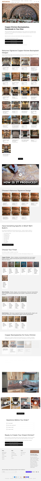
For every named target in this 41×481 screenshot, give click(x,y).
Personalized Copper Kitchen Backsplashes (5, 218)
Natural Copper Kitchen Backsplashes (4, 270)
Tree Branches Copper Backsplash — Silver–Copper (6, 68)
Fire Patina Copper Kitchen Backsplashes (30, 270)
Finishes (3, 457)
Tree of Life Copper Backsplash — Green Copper (24, 126)
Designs (3, 454)
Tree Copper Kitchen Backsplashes (5, 204)
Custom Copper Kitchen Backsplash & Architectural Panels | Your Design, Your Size (34, 68)
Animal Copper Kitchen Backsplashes (15, 204)
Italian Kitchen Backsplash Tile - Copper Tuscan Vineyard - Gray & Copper (15, 126)
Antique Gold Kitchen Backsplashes (11, 325)
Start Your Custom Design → (7, 244)
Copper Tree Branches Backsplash (34, 140)
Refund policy (11, 478)
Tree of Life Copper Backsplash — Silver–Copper (24, 68)
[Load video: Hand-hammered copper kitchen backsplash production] (20, 174)
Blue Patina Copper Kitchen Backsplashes (24, 270)
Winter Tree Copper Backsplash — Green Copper (24, 83)
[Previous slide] (18, 24)
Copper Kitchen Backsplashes (4, 453)
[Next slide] (21, 24)
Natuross (8, 478)
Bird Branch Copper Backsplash (14, 97)
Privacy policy (16, 478)
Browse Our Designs (14, 40)
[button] (35, 2)
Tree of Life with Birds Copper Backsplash (34, 126)
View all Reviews (20, 413)
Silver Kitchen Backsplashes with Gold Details (17, 306)
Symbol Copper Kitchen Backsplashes (15, 218)
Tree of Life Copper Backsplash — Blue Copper (5, 83)
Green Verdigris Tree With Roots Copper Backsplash (25, 140)
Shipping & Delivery (14, 455)
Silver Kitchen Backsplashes (4, 305)
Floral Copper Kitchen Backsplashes (24, 218)
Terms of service (20, 478)
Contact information (30, 478)
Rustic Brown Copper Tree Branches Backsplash (6, 154)
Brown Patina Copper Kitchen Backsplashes (11, 271)
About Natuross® (23, 452)
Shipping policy (25, 478)
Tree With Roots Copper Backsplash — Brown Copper (6, 98)
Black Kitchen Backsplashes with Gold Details (23, 325)
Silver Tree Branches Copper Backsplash (24, 97)
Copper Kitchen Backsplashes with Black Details (4, 284)
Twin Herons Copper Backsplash (15, 111)
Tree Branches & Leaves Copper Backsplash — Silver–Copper (15, 141)
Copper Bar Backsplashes (35, 349)
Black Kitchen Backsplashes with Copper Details (36, 271)
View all (20, 158)
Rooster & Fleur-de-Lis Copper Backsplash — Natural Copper (34, 98)
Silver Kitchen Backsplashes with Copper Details (11, 306)
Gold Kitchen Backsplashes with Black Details (17, 325)
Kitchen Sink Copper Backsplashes (27, 349)
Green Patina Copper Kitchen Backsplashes (17, 271)
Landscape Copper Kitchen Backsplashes (25, 204)
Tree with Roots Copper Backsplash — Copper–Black (6, 141)
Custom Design (4, 456)
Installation (12, 452)
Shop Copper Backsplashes (14, 442)
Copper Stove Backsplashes (5, 349)
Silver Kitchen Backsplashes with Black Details (23, 306)
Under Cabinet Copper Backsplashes (20, 349)
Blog (21, 455)
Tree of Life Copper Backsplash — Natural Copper (34, 83)
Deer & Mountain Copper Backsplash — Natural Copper (15, 83)
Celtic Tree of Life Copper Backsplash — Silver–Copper (15, 68)
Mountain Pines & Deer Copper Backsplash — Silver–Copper (6, 112)
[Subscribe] (15, 472)
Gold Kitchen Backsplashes (4, 324)
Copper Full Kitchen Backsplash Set (5, 126)
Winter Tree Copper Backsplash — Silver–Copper (34, 112)
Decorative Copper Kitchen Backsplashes (34, 204)
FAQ (12, 456)
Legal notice (34, 478)
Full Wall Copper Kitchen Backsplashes (12, 350)
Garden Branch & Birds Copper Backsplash (25, 111)
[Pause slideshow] (23, 24)
